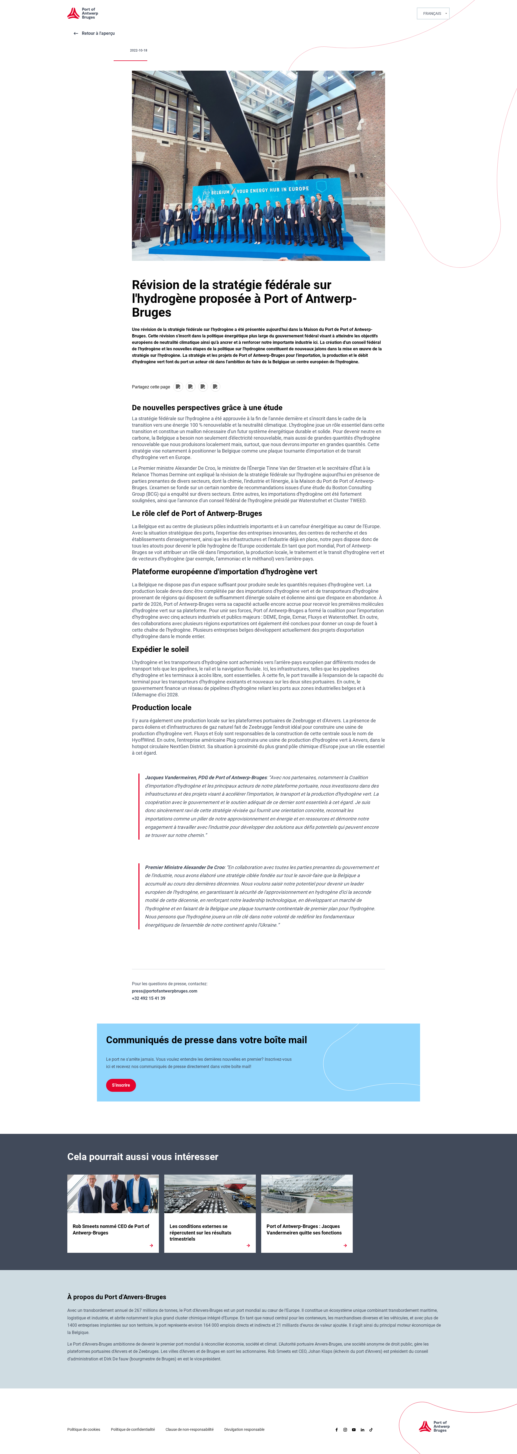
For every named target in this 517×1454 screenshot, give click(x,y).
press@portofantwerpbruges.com (164, 991)
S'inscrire (121, 1085)
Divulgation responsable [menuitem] (244, 1429)
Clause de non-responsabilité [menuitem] (190, 1429)
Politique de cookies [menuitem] (83, 1429)
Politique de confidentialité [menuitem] (133, 1429)
